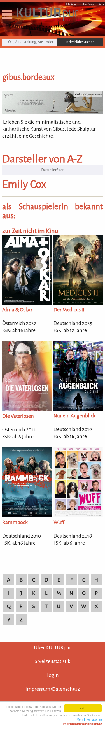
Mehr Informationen (82, 721)
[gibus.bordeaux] (52, 112)
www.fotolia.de (96, 4)
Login (52, 675)
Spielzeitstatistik (52, 661)
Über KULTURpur (52, 647)
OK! (82, 708)
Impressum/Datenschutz (52, 689)
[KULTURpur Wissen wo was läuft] (50, 19)
